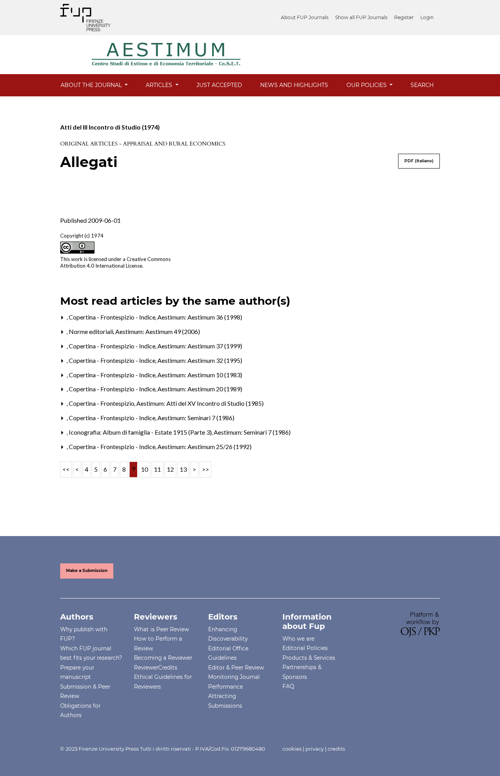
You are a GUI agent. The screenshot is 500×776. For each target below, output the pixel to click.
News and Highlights (294, 85)
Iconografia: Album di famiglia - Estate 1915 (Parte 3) (141, 432)
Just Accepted (219, 85)
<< (66, 469)
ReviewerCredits (155, 667)
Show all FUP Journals (361, 17)
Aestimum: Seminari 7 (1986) (195, 417)
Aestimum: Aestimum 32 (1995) (199, 360)
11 (157, 469)
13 (183, 469)
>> (205, 469)
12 (170, 469)
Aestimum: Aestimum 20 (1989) (199, 388)
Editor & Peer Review (236, 667)
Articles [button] (160, 85)
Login (427, 17)
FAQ (288, 686)
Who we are (298, 639)
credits (336, 749)
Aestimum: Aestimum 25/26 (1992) (204, 446)
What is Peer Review (161, 629)
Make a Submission (86, 570)
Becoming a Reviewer (163, 658)
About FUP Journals (305, 17)
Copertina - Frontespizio (102, 403)
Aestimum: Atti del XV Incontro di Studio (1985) (200, 403)
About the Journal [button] (92, 85)
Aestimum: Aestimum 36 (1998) (199, 317)
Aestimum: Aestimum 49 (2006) (157, 331)
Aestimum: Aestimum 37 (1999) (199, 346)
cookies (292, 749)
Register (404, 17)
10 (144, 469)
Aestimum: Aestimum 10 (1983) (199, 374)
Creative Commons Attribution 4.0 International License (115, 262)
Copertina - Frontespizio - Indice (113, 317)
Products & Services (308, 658)
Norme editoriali (91, 331)
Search (422, 85)
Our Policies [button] (367, 85)
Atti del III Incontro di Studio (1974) (110, 127)
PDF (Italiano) (419, 160)
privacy (314, 749)
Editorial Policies (305, 648)
